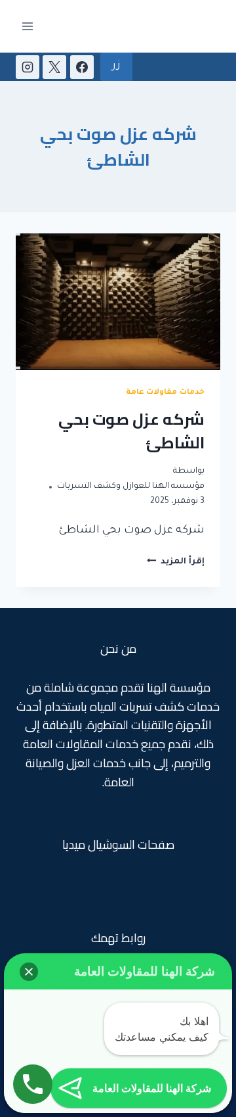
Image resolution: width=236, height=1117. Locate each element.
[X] (54, 67)
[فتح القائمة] (28, 26)
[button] (29, 972)
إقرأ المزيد (176, 562)
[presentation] (118, 301)
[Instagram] (27, 67)
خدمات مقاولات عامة (165, 392)
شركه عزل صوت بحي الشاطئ (131, 431)
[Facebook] (82, 67)
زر (116, 66)
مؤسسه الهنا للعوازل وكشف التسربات (131, 486)
